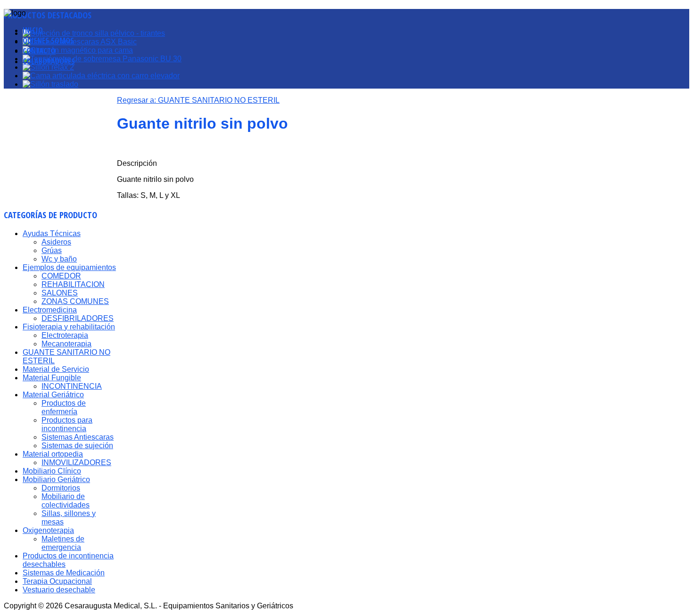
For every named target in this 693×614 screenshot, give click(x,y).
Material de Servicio (56, 369)
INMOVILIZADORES (76, 462)
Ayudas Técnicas (52, 233)
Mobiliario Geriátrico (56, 479)
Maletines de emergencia (62, 543)
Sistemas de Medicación (64, 573)
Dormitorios (60, 488)
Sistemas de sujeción (77, 446)
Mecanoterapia (66, 344)
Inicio (33, 30)
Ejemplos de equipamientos (69, 267)
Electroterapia (64, 335)
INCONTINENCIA (71, 386)
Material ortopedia (53, 454)
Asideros (56, 242)
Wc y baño (59, 259)
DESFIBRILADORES (77, 318)
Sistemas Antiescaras (77, 437)
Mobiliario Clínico (52, 471)
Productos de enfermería (63, 407)
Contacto (39, 51)
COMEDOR (61, 276)
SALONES (59, 293)
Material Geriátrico (53, 395)
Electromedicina (50, 310)
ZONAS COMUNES (75, 301)
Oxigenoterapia (48, 530)
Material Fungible (52, 378)
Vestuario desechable (59, 590)
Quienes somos (48, 40)
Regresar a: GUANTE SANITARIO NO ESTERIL (198, 100)
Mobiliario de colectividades (65, 500)
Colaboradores (49, 61)
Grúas (51, 250)
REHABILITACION (73, 284)
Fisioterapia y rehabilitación (69, 327)
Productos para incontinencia (66, 424)
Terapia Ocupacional (57, 581)
